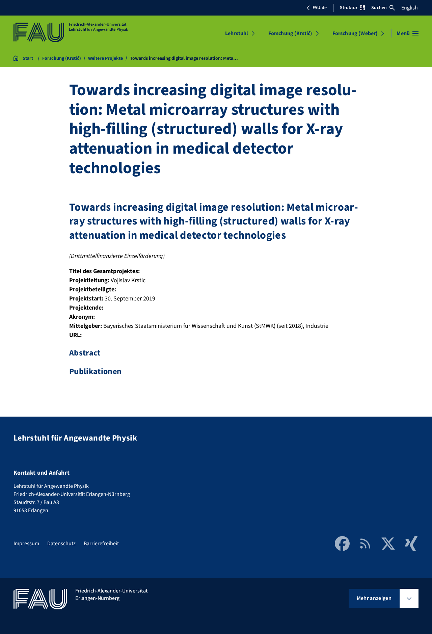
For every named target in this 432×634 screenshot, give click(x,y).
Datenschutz (61, 543)
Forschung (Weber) (355, 33)
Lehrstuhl (236, 33)
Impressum (26, 543)
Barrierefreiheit (101, 543)
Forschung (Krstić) (290, 33)
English (409, 7)
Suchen (379, 7)
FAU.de (320, 7)
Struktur (348, 7)
